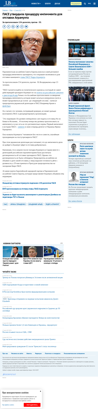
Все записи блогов (75, 201)
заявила (21, 127)
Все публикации (74, 134)
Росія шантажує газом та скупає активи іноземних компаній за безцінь (81, 151)
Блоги (48, 3)
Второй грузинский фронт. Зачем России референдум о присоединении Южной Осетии (81, 109)
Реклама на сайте (17, 353)
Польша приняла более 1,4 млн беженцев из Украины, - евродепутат (29, 325)
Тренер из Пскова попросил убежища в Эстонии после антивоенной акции (32, 277)
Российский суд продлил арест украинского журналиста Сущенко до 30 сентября (31, 309)
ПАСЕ (5, 204)
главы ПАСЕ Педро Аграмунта (32, 77)
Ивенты (29, 353)
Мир (10, 10)
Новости (35, 3)
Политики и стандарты (52, 353)
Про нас (5, 353)
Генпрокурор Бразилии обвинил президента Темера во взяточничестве (31, 318)
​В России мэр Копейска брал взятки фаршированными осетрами (28, 292)
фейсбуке (6, 106)
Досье (57, 3)
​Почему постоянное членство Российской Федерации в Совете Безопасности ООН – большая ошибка (81, 65)
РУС (89, 3)
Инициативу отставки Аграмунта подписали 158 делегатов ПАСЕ (29, 183)
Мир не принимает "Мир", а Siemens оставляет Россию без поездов (81, 179)
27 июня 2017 (17, 10)
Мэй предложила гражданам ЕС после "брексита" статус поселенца (29, 346)
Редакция (38, 353)
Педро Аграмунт (52, 204)
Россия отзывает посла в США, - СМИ (17, 332)
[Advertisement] (33, 224)
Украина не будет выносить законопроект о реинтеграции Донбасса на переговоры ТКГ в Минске (31, 195)
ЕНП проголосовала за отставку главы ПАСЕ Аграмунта (25, 188)
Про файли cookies (8, 405)
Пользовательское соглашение (74, 353)
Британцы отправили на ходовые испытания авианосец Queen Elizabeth (30, 300)
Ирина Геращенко (18, 204)
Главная (5, 10)
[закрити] (40, 391)
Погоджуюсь (32, 405)
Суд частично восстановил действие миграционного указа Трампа (29, 339)
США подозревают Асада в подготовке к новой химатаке (25, 284)
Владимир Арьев (36, 204)
